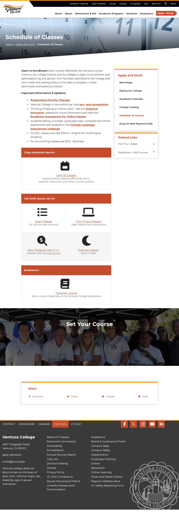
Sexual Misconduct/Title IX (63, 481)
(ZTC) (43, 250)
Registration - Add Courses (133, 152)
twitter (74, 396)
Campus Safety (100, 450)
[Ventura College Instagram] (142, 424)
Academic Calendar (79, 4)
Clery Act (52, 459)
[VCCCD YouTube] (152, 424)
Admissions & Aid (85, 13)
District (9, 424)
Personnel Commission (61, 441)
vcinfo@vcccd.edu (13, 461)
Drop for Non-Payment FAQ (135, 123)
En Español (135, 4)
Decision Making (57, 463)
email (145, 396)
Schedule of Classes (131, 115)
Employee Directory (103, 459)
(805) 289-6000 (12, 455)
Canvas (112, 4)
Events (95, 463)
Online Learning (101, 472)
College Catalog (129, 107)
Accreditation (55, 450)
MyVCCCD (156, 4)
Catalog (123, 4)
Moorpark (27, 424)
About (68, 13)
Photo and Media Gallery (106, 476)
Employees (146, 13)
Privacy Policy (55, 472)
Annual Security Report (61, 454)
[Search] (165, 4)
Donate (51, 468)
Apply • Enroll (165, 13)
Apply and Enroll (25, 44)
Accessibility (54, 445)
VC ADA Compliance (60, 476)
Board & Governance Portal (108, 441)
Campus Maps (100, 445)
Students (131, 13)
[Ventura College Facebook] (124, 424)
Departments (99, 454)
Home (9, 44)
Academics (98, 437)
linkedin (110, 396)
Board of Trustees (58, 437)
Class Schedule (99, 4)
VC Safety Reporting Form (107, 485)
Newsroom (98, 468)
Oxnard (44, 424)
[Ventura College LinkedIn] (161, 424)
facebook (37, 396)
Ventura (60, 424)
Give (146, 4)
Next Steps (125, 82)
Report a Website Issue (105, 481)
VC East (76, 424)
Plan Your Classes (127, 144)
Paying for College (130, 90)
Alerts (173, 4)
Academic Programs (111, 13)
